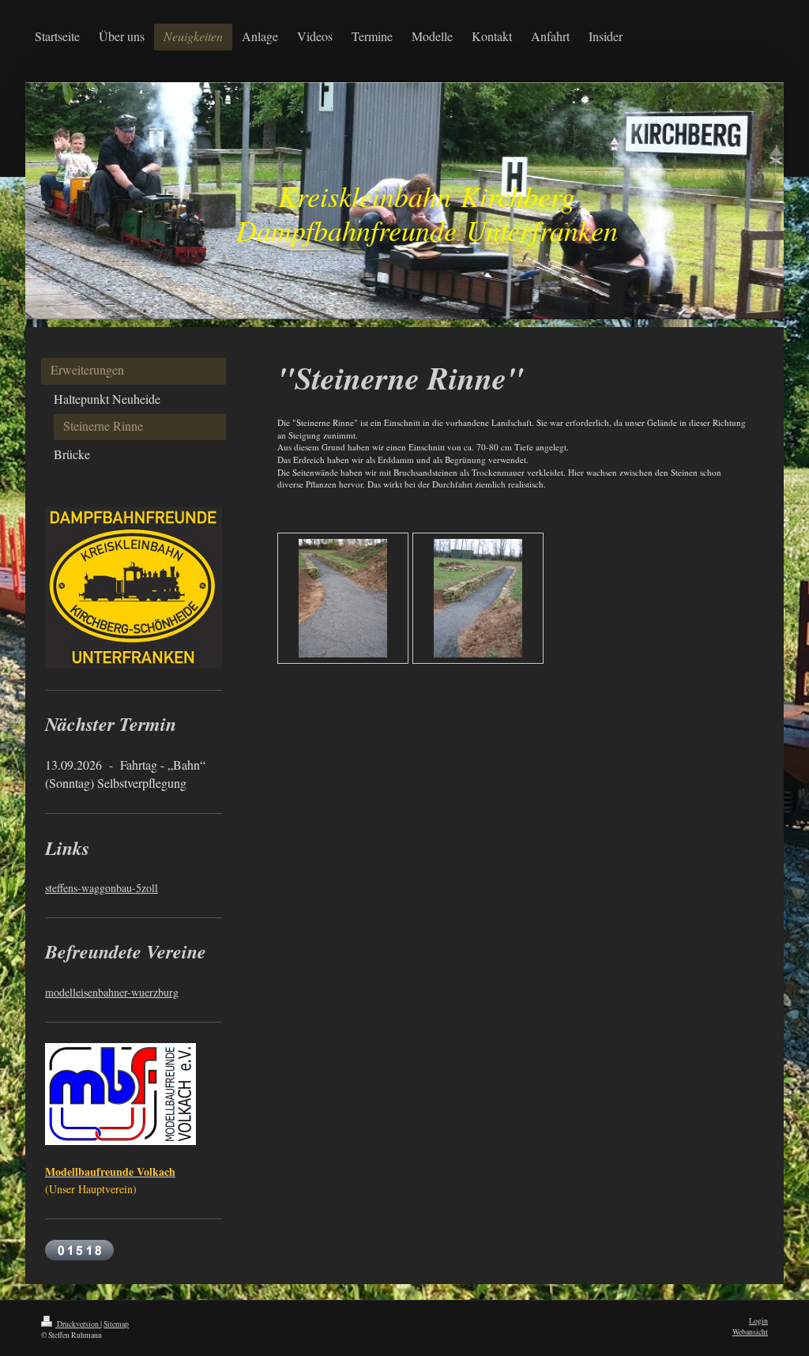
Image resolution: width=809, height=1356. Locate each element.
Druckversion (77, 1324)
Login (758, 1321)
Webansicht (750, 1332)
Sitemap (116, 1324)
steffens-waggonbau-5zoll (101, 887)
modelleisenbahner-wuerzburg (112, 992)
